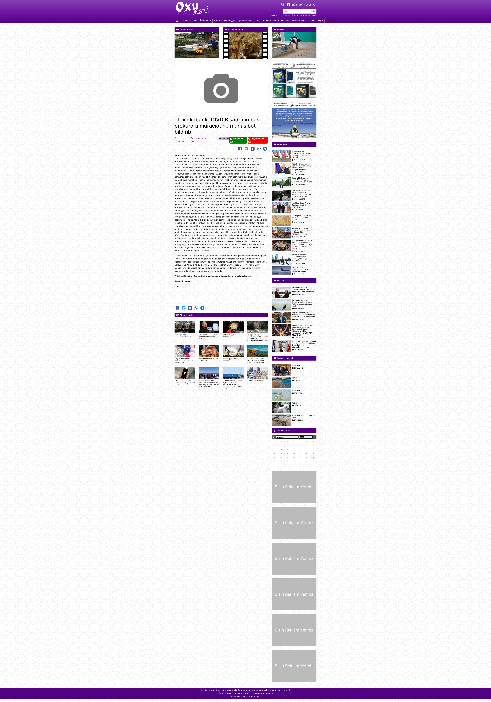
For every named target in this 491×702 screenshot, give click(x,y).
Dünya (195, 20)
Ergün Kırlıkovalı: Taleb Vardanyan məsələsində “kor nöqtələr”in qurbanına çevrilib (304, 315)
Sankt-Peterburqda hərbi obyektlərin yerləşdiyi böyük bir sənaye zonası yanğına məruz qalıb (302, 193)
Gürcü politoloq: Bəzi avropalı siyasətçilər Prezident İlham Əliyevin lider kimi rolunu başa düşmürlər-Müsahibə (304, 344)
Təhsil (258, 20)
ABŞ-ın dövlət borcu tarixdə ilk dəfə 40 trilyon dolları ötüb (185, 360)
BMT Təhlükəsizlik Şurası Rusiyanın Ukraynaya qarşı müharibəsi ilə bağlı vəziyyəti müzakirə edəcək (302, 244)
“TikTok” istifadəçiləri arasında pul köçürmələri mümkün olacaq (185, 382)
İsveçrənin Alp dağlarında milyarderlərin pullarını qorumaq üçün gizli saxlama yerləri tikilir (257, 337)
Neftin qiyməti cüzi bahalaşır (230, 359)
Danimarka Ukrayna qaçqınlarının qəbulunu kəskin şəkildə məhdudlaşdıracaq (301, 231)
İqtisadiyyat (205, 20)
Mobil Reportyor (305, 4)
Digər (320, 20)
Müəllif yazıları (299, 20)
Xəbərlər (218, 20)
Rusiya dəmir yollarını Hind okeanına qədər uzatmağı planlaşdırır (256, 360)
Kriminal (312, 20)
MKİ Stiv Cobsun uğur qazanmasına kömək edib (208, 337)
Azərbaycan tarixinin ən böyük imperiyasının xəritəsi (301, 217)
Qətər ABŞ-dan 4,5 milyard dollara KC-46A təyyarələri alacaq (301, 269)
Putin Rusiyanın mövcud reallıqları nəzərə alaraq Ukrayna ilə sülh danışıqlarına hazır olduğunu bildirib (301, 168)
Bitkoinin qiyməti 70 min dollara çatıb (208, 359)
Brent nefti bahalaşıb (255, 381)
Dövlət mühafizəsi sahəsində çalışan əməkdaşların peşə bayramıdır (299, 258)
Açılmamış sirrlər (245, 20)
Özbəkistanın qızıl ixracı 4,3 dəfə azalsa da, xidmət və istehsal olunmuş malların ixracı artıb (232, 384)
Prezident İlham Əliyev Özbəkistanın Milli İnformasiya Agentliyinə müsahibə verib (304, 289)
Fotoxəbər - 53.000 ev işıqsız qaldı (304, 416)
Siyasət (186, 20)
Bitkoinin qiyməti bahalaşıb (230, 336)
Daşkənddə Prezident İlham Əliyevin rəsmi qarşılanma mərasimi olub (302, 180)
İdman (276, 20)
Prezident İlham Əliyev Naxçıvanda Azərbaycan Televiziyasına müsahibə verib (302, 303)
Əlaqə (314, 15)
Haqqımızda (305, 15)
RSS (247, 693)
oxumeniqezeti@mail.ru (262, 693)
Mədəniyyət (229, 20)
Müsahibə (285, 20)
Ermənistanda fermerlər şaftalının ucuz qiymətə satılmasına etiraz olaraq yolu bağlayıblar (209, 383)
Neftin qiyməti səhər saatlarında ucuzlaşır (183, 336)
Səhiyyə (267, 20)
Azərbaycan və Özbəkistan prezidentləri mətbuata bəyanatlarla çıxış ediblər (301, 154)
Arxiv (296, 15)
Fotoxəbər (296, 365)
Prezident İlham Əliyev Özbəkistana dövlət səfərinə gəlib (301, 205)
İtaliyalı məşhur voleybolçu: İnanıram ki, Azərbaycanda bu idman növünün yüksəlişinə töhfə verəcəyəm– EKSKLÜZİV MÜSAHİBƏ (303, 330)
